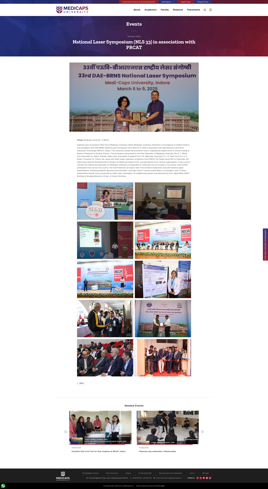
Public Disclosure (112, 473)
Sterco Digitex (161, 486)
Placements (193, 10)
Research (178, 10)
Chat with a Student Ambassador (265, 245)
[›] (202, 431)
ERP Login (205, 473)
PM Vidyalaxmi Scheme (90, 473)
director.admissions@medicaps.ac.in (169, 478)
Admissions (166, 2)
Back (81, 383)
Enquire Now (202, 2)
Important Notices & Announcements (139, 2)
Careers (128, 473)
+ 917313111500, (137, 478)
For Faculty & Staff (144, 473)
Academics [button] (151, 10)
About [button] (137, 10)
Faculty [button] (165, 10)
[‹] (65, 431)
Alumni (192, 473)
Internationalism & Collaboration (170, 473)
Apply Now (186, 2)
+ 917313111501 (147, 478)
